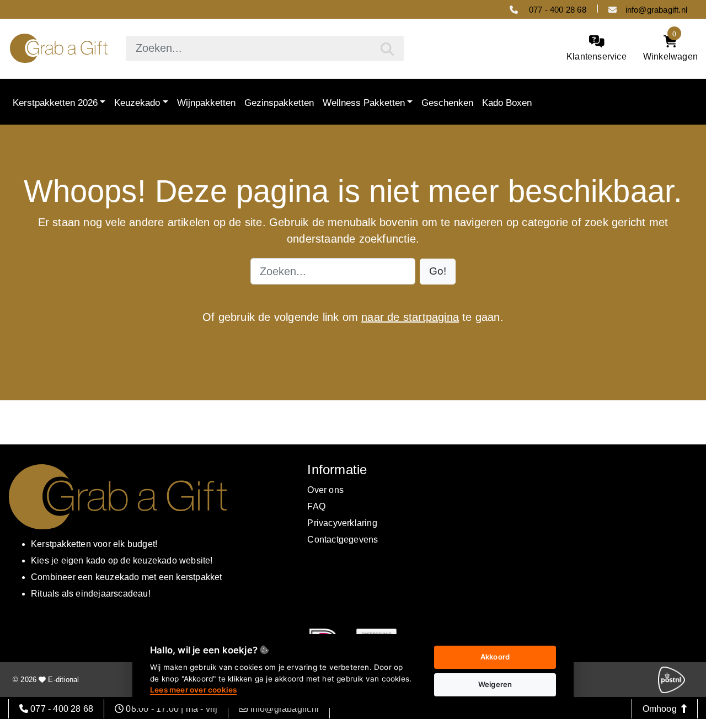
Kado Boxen (507, 102)
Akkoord (495, 656)
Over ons (325, 490)
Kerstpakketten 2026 (55, 102)
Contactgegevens (342, 539)
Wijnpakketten (206, 102)
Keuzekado (137, 102)
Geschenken (447, 102)
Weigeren (495, 684)
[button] (438, 272)
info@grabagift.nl (656, 9)
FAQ (316, 506)
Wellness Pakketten (364, 102)
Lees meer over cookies (193, 689)
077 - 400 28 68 (556, 9)
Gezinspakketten (279, 102)
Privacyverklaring (342, 523)
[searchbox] (264, 48)
